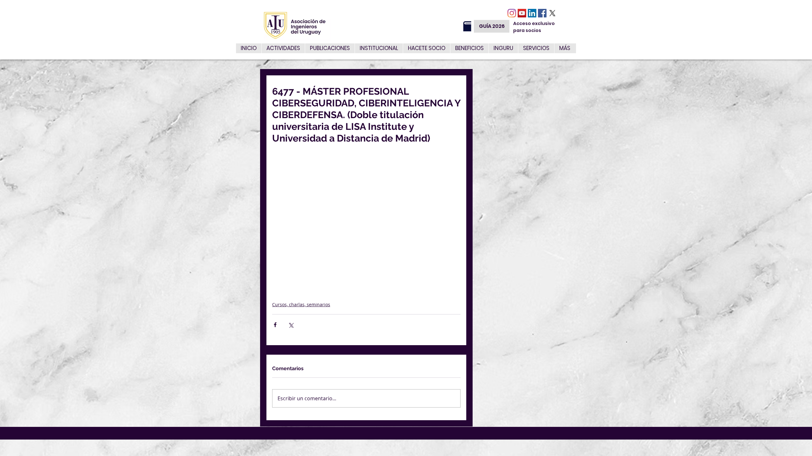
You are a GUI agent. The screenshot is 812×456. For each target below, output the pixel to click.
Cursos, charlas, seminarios (301, 304)
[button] (536, 48)
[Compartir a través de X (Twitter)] (291, 325)
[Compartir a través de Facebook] (275, 325)
